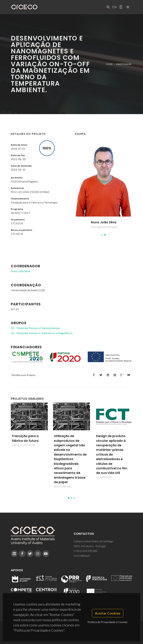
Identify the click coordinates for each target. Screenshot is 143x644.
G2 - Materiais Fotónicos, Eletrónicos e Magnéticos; (42, 333)
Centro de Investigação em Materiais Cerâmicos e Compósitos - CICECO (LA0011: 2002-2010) (113, 447)
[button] (102, 235)
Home (109, 64)
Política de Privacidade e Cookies (107, 622)
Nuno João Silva (20, 271)
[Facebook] (22, 553)
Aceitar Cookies (107, 613)
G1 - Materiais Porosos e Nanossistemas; (35, 328)
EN (114, 7)
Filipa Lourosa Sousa (104, 222)
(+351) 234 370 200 (85, 550)
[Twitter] (30, 553)
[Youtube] (45, 553)
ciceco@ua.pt (82, 555)
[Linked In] (14, 553)
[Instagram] (37, 553)
